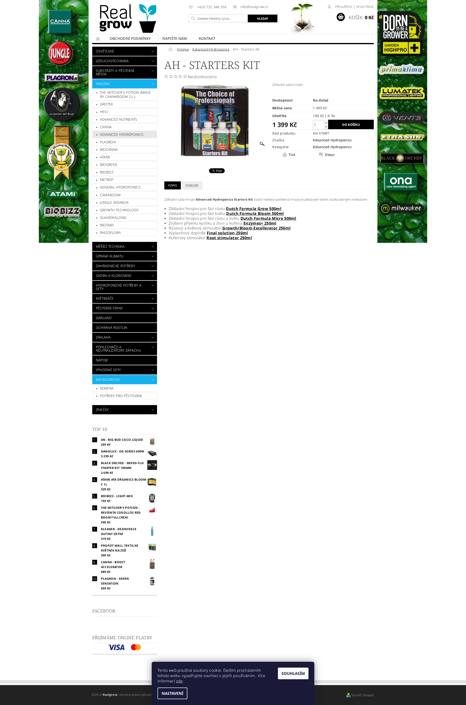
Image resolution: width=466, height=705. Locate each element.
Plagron (108, 142)
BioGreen (108, 164)
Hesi (104, 111)
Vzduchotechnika (112, 61)
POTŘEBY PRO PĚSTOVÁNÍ (121, 395)
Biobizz (106, 172)
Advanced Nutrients (118, 119)
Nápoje (102, 360)
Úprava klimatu (110, 256)
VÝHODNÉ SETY (108, 369)
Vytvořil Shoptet (362, 695)
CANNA (106, 127)
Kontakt (207, 38)
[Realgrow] (129, 18)
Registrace (365, 7)
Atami (105, 157)
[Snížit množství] (326, 127)
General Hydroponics (120, 187)
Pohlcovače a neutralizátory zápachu (118, 349)
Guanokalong (113, 217)
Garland (104, 317)
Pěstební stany (109, 308)
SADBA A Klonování (113, 275)
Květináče (105, 298)
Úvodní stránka (98, 38)
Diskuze (192, 185)
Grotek (106, 104)
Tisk (292, 155)
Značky (102, 409)
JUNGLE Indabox (114, 202)
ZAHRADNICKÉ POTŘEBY (115, 265)
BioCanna (109, 149)
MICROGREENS (108, 379)
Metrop (107, 179)
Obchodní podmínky (130, 38)
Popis (172, 185)
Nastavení (172, 693)
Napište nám (174, 38)
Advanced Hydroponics (121, 134)
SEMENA (107, 388)
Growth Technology (119, 210)
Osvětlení (105, 51)
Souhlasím (293, 673)
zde (179, 681)
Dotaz (330, 155)
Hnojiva (103, 83)
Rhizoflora (110, 232)
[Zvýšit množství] (326, 122)
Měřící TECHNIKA (110, 246)
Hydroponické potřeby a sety (118, 287)
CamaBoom (110, 195)
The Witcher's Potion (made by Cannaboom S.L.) (125, 94)
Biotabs (107, 225)
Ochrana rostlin (111, 327)
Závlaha (103, 337)
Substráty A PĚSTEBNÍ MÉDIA (115, 72)
